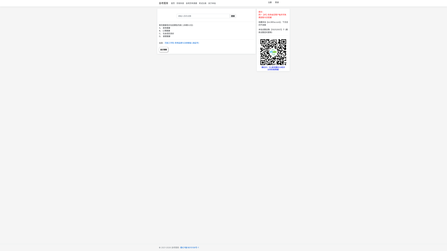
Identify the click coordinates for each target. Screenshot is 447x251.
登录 (277, 2)
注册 (270, 2)
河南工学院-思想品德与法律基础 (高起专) (182, 43)
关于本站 (212, 3)
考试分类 (202, 3)
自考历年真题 (191, 3)
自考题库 (163, 3)
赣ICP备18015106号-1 (189, 247)
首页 (173, 3)
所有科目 (180, 3)
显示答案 (163, 49)
